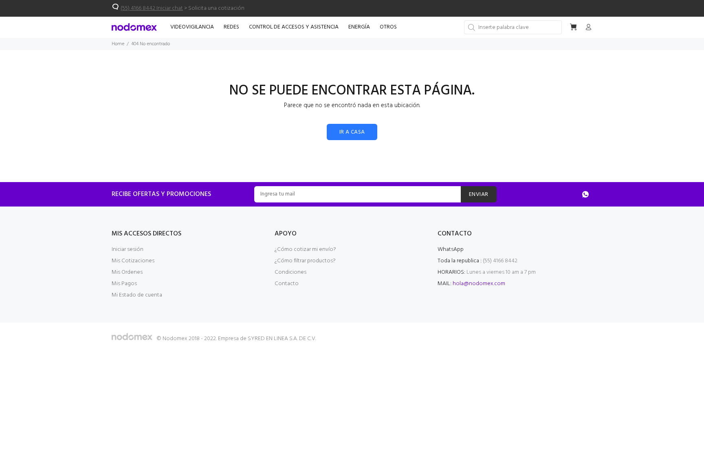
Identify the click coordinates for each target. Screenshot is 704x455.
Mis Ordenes (127, 272)
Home (118, 44)
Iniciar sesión (127, 249)
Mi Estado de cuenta (137, 295)
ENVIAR (478, 194)
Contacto (287, 283)
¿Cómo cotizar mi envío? (305, 249)
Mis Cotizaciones (133, 261)
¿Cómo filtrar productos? (305, 261)
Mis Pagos (124, 283)
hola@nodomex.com (479, 283)
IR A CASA (352, 132)
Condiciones (290, 272)
